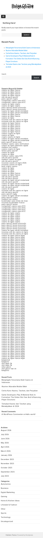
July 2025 (5, 476)
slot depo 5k (7, 363)
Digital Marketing (8, 492)
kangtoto (5, 362)
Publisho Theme (11, 535)
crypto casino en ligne (11, 137)
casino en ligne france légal (13, 235)
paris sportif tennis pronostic (14, 108)
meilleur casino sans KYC (12, 156)
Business (4, 488)
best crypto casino (9, 166)
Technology (6, 517)
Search (4, 74)
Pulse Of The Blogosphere (22, 6)
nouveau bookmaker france (13, 203)
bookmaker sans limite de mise (15, 201)
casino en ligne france (11, 90)
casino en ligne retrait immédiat (15, 111)
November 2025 (7, 463)
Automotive (6, 484)
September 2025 (8, 472)
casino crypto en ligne (11, 133)
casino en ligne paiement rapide (15, 146)
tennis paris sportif (10, 151)
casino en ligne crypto (11, 104)
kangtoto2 (6, 360)
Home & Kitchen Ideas (10, 501)
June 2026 (5, 439)
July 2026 (5, 434)
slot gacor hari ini (9, 369)
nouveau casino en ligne (12, 165)
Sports (4, 513)
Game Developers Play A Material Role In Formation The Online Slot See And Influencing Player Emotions (22, 58)
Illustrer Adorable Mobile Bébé (16, 50)
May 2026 (5, 443)
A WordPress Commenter (12, 414)
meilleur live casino (10, 147)
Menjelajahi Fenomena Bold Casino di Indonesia (23, 48)
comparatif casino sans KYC (14, 101)
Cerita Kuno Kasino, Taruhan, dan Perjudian (21, 53)
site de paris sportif (10, 97)
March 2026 (6, 451)
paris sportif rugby (9, 194)
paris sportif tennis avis (12, 142)
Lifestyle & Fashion (9, 505)
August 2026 (6, 430)
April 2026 (5, 447)
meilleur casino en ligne (11, 159)
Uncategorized (7, 521)
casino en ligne (8, 118)
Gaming (4, 496)
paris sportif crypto (10, 99)
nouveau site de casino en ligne (15, 120)
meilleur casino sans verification (15, 144)
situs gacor (6, 367)
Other (3, 509)
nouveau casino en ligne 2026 (14, 163)
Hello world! (31, 414)
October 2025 (6, 468)
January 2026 (6, 455)
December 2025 (7, 459)
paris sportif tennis (10, 204)
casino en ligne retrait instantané (15, 140)
